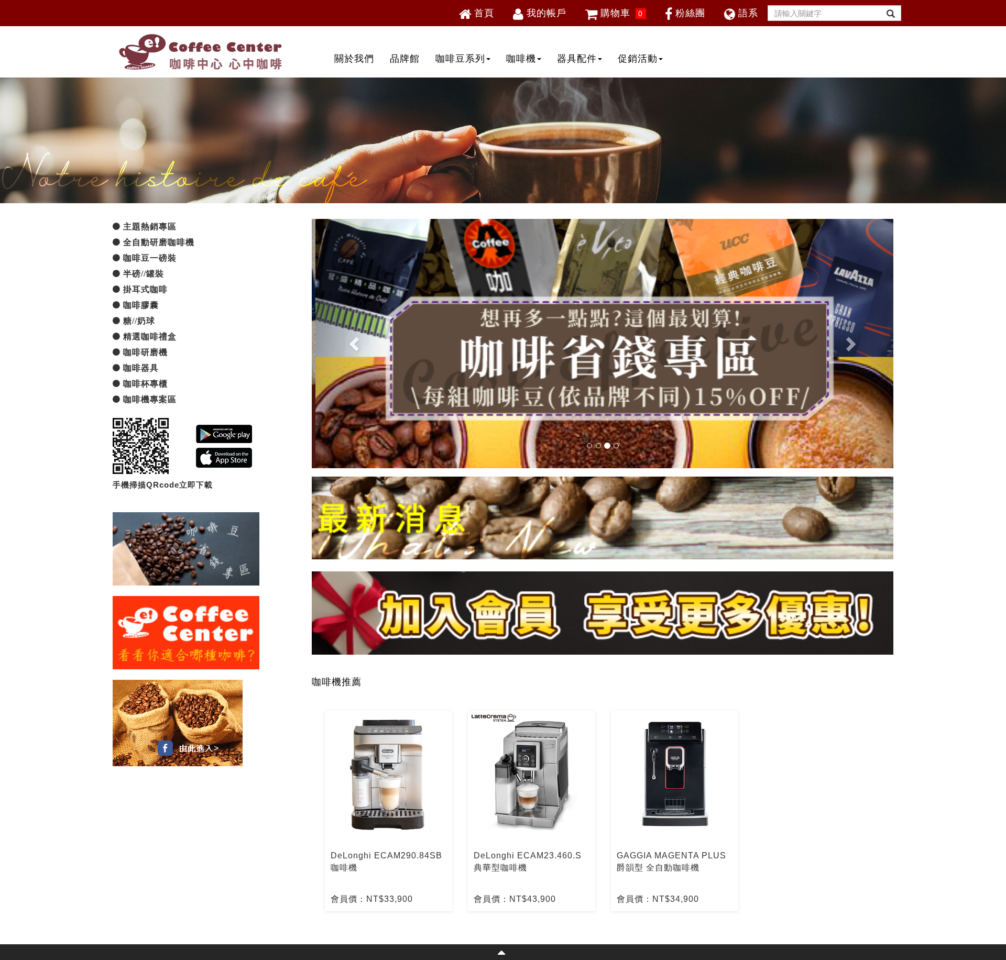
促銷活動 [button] (638, 58)
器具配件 (577, 58)
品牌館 (405, 58)
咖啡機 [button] (521, 58)
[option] (388, 811)
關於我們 (354, 58)
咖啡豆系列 (460, 58)
